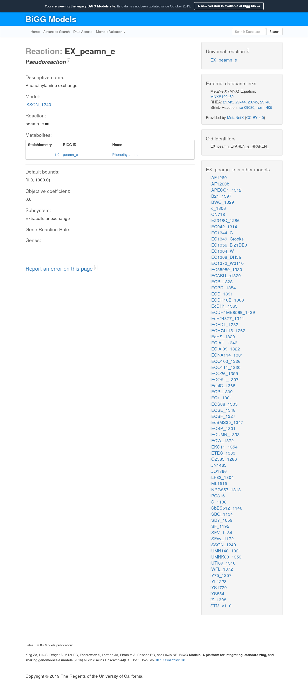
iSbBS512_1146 (226, 508)
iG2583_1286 (223, 459)
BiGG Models (50, 19)
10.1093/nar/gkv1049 (170, 659)
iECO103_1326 (225, 361)
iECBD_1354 (223, 287)
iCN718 (217, 214)
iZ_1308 (218, 599)
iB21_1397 (221, 196)
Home (35, 31)
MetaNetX (235, 117)
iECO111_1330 (225, 367)
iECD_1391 (221, 294)
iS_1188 (218, 502)
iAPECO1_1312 (225, 190)
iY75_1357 (221, 575)
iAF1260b (219, 184)
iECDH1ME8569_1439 (232, 312)
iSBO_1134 (221, 514)
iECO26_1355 (224, 373)
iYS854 (217, 593)
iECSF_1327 (222, 416)
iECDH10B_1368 (227, 300)
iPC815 (217, 495)
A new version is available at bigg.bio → (229, 5)
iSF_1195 (219, 526)
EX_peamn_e (223, 60)
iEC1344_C (221, 232)
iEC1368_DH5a (225, 257)
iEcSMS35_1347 (226, 422)
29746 (265, 102)
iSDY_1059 (221, 520)
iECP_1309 (221, 391)
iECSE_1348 (223, 410)
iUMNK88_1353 (225, 557)
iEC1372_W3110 (227, 263)
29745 (253, 102)
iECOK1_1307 (224, 379)
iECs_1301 (221, 397)
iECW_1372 (222, 440)
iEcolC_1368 (222, 385)
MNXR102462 (222, 96)
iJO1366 (218, 471)
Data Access (82, 31)
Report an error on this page (59, 268)
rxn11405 (264, 107)
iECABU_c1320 (225, 275)
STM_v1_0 (221, 605)
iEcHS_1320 (222, 336)
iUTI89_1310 (223, 563)
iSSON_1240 (38, 104)
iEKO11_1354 (224, 447)
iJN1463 (218, 465)
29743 (228, 102)
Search (274, 31)
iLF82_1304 (222, 477)
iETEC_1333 (222, 453)
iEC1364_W (222, 251)
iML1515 (218, 483)
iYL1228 (218, 581)
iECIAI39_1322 (225, 349)
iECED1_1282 (224, 324)
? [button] (68, 61)
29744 (240, 102)
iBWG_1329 (222, 202)
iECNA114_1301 (226, 355)
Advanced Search (56, 31)
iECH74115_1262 (227, 330)
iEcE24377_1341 (227, 318)
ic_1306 (218, 208)
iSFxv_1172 (222, 538)
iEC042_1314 (223, 226)
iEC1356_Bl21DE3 (228, 245)
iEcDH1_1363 (224, 306)
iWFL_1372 (221, 569)
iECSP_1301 (223, 428)
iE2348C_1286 (225, 220)
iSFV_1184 (221, 532)
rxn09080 (246, 107)
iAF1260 (218, 177)
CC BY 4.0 (255, 117)
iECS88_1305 (224, 404)
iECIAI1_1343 (223, 342)
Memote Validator (109, 31)
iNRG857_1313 (225, 489)
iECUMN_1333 (225, 434)
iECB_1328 (221, 281)
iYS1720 (218, 587)
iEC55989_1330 (226, 269)
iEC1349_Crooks (227, 239)
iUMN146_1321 (225, 550)
